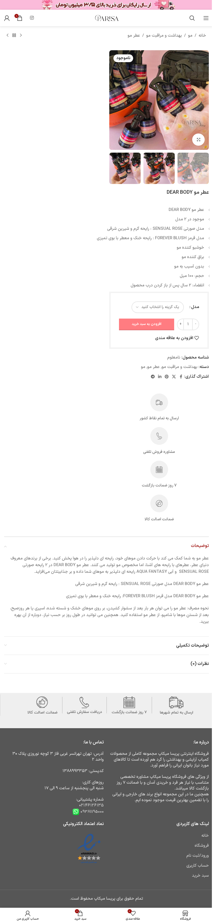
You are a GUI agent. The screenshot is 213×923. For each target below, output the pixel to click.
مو (190, 35)
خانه (202, 35)
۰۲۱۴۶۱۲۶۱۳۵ (91, 805)
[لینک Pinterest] (166, 377)
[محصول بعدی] (7, 35)
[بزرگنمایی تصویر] (198, 139)
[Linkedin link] (159, 377)
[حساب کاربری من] (6, 18)
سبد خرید (200, 875)
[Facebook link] (181, 377)
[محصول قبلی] (20, 35)
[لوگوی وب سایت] (106, 18)
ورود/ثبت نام (197, 856)
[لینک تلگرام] (152, 377)
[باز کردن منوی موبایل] (206, 18)
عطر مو (134, 35)
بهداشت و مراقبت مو (164, 35)
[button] (203, 100)
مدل (195, 307)
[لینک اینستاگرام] (32, 18)
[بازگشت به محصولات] (14, 35)
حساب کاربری (197, 866)
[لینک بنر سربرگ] (106, 5)
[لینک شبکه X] (174, 377)
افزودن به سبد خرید (146, 324)
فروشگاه (202, 846)
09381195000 (91, 812)
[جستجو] (192, 18)
